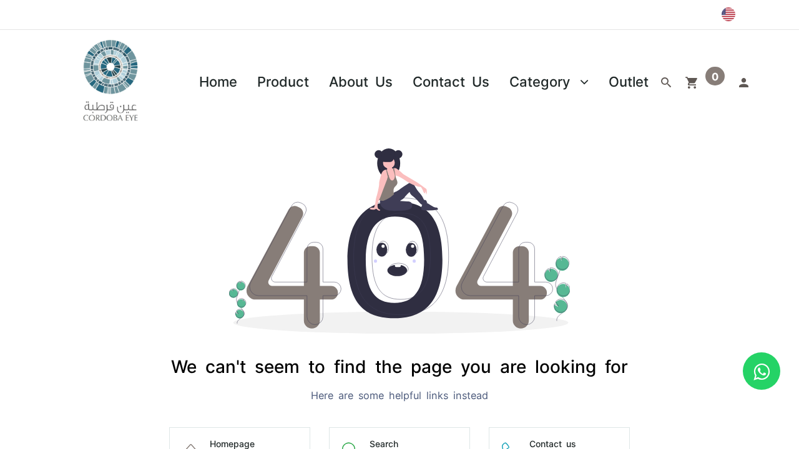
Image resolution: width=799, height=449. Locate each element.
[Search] (666, 81)
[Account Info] (743, 81)
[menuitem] (218, 80)
